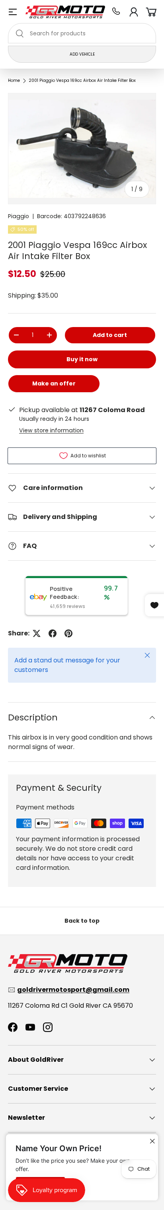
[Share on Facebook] (53, 633)
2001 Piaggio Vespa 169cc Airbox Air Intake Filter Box (82, 80)
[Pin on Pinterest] (68, 633)
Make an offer (54, 386)
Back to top (82, 921)
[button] (151, 12)
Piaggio (18, 216)
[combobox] (82, 33)
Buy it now (82, 359)
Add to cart (110, 335)
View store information (51, 430)
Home (14, 80)
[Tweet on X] (37, 633)
